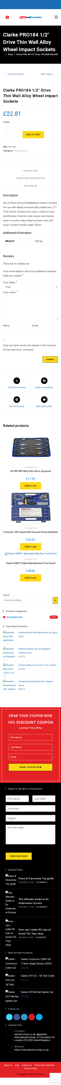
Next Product (47, 74)
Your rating (10, 282)
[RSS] (43, 4)
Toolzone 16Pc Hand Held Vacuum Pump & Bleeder (30, 532)
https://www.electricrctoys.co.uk (31, 1049)
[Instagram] (32, 4)
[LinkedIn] (24, 1017)
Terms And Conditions (44, 1065)
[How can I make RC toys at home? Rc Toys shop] (11, 933)
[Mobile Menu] (56, 17)
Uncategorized (20, 150)
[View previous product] (5, 74)
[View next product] (55, 74)
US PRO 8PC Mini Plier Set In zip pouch (30, 471)
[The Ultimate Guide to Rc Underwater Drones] (11, 902)
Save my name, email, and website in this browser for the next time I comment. (29, 347)
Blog (17, 1065)
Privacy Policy (30, 1068)
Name (6, 325)
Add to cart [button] (31, 486)
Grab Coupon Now (30, 767)
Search (6, 595)
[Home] (4, 54)
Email (35, 325)
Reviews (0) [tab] (30, 185)
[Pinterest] (24, 4)
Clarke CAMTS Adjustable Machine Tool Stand (30, 563)
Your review (10, 292)
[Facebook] (21, 4)
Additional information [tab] (30, 178)
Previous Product (16, 74)
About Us (8, 1065)
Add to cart (33, 134)
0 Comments (41, 882)
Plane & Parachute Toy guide (36, 878)
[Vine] (39, 4)
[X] (17, 4)
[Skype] (39, 1017)
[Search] (55, 600)
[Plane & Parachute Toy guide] (11, 880)
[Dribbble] (28, 4)
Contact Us (27, 1065)
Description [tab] (30, 170)
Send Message (18, 856)
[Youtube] (36, 4)
